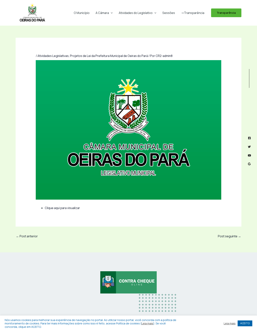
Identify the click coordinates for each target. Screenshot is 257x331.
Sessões (168, 13)
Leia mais (147, 323)
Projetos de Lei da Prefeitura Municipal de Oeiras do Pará (109, 56)
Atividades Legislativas (53, 56)
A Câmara (102, 13)
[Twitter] (249, 146)
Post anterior (27, 236)
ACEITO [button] (245, 323)
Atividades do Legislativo (136, 13)
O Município (82, 13)
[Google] (249, 163)
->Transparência (192, 13)
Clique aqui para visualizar (62, 208)
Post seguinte (229, 236)
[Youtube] (249, 155)
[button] (111, 12)
